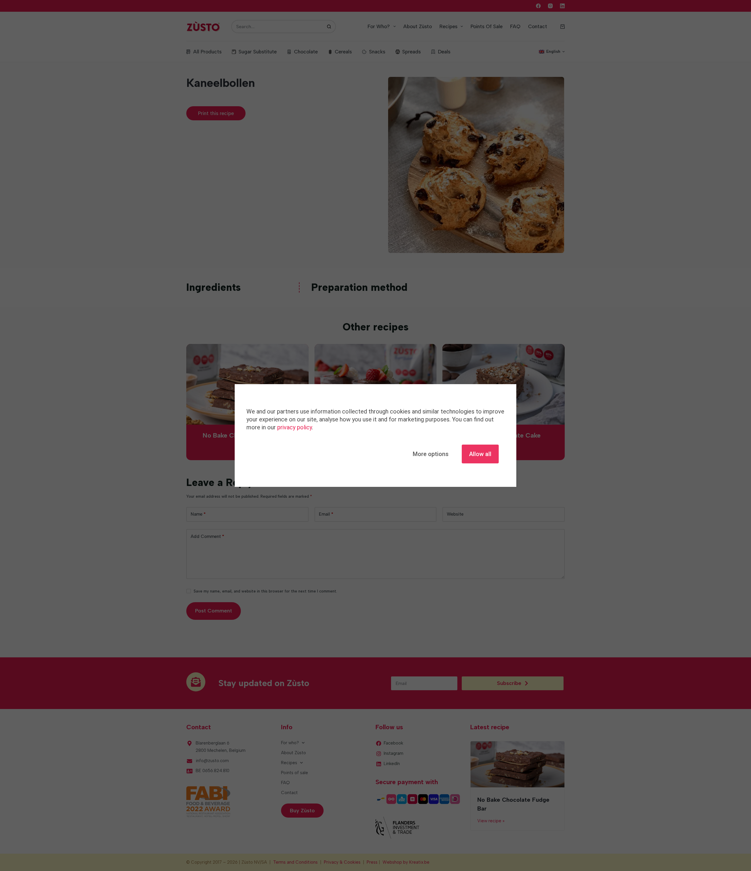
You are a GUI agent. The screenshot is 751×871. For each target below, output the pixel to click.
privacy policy (294, 427)
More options (431, 454)
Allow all (480, 454)
